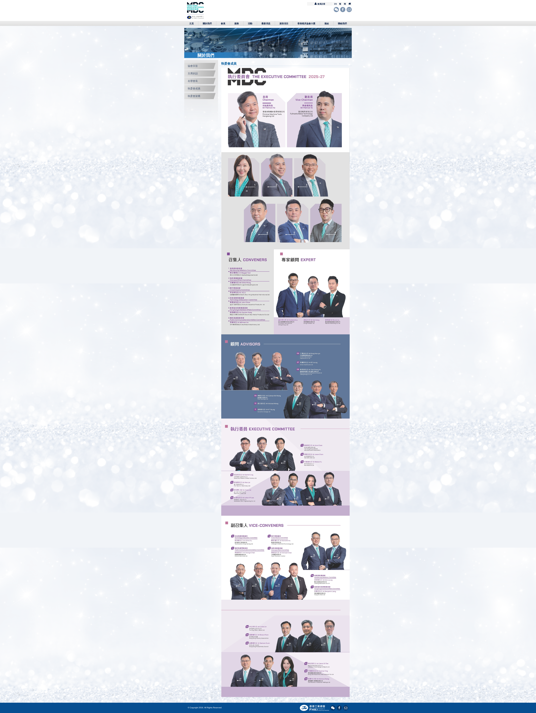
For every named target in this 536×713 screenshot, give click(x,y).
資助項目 (283, 23)
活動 (250, 23)
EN (335, 4)
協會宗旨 (193, 65)
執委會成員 (194, 88)
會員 (223, 23)
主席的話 (193, 73)
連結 (326, 23)
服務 (236, 23)
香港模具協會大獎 (306, 23)
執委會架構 (194, 95)
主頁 (191, 23)
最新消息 (265, 23)
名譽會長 (193, 80)
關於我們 (207, 23)
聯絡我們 (342, 23)
